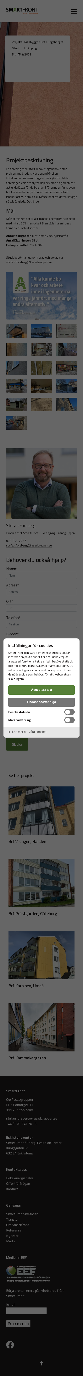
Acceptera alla (41, 689)
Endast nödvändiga (41, 702)
